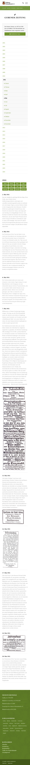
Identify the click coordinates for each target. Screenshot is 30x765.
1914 (3, 135)
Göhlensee (11, 723)
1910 (3, 76)
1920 (3, 157)
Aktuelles (4, 744)
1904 (3, 54)
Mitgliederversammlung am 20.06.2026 (11, 700)
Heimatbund (23, 723)
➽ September (7, 113)
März (17, 183)
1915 (3, 138)
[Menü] (26, 3)
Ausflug (4, 720)
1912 (3, 127)
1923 (3, 168)
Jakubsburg (5, 725)
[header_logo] (12, 3)
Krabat (10, 725)
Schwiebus (18, 730)
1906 (3, 61)
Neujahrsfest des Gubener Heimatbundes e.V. (12, 706)
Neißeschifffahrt (6, 728)
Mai (5, 186)
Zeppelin (4, 733)
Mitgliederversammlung (22, 725)
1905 (3, 57)
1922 (3, 164)
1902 (3, 46)
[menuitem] (22, 3)
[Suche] (22, 3)
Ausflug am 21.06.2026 (7, 697)
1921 (3, 160)
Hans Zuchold (16, 723)
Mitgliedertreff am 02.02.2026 (9, 709)
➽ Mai (5, 98)
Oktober (11, 189)
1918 (3, 149)
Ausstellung (5, 746)
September (5, 189)
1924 (3, 171)
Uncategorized (6, 752)
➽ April (5, 94)
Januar (5, 183)
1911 (4, 79)
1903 (3, 50)
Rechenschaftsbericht (19, 728)
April (23, 183)
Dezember (24, 189)
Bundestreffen (13, 720)
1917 (3, 146)
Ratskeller (11, 728)
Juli (17, 186)
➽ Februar (6, 87)
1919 (3, 153)
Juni (11, 186)
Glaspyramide (5, 723)
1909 (3, 72)
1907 (3, 65)
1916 (3, 142)
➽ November (7, 120)
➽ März (6, 90)
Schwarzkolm (12, 730)
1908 (3, 68)
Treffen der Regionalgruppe (9, 750)
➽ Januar (6, 83)
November (17, 189)
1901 (3, 43)
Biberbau (8, 720)
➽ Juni (5, 101)
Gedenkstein (20, 720)
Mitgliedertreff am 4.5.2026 (8, 703)
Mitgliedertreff (14, 725)
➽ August (6, 109)
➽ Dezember (7, 124)
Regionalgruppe (5, 730)
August (23, 186)
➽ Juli (5, 105)
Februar (11, 183)
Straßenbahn (23, 730)
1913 (3, 131)
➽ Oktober (6, 116)
